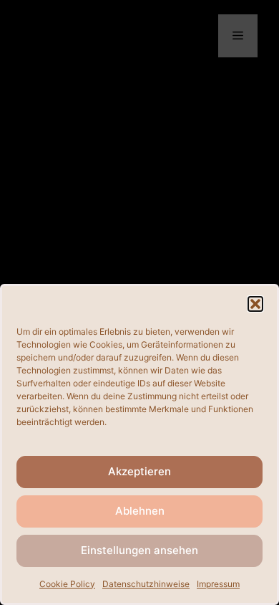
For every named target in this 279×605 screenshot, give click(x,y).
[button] (255, 304)
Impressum (218, 583)
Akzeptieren (139, 471)
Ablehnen (140, 511)
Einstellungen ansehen (139, 550)
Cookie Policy (67, 583)
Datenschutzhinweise (146, 583)
